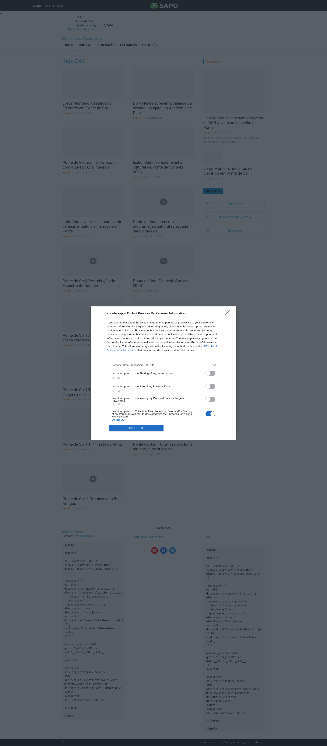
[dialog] (163, 373)
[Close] (229, 313)
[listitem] (163, 365)
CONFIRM (136, 428)
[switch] (210, 373)
